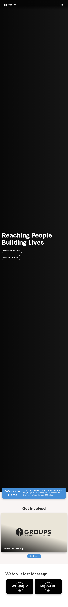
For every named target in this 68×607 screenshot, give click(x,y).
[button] (62, 5)
